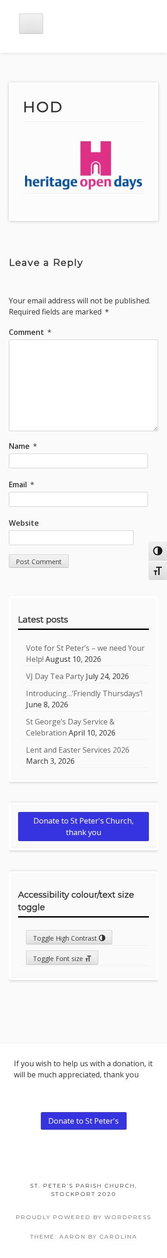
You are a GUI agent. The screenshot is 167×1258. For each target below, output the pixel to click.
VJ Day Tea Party (55, 676)
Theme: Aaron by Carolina (83, 1236)
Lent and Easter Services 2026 (77, 750)
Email (21, 484)
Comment (30, 332)
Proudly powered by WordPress (83, 1217)
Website (24, 523)
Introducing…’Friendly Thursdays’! (84, 693)
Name (23, 446)
